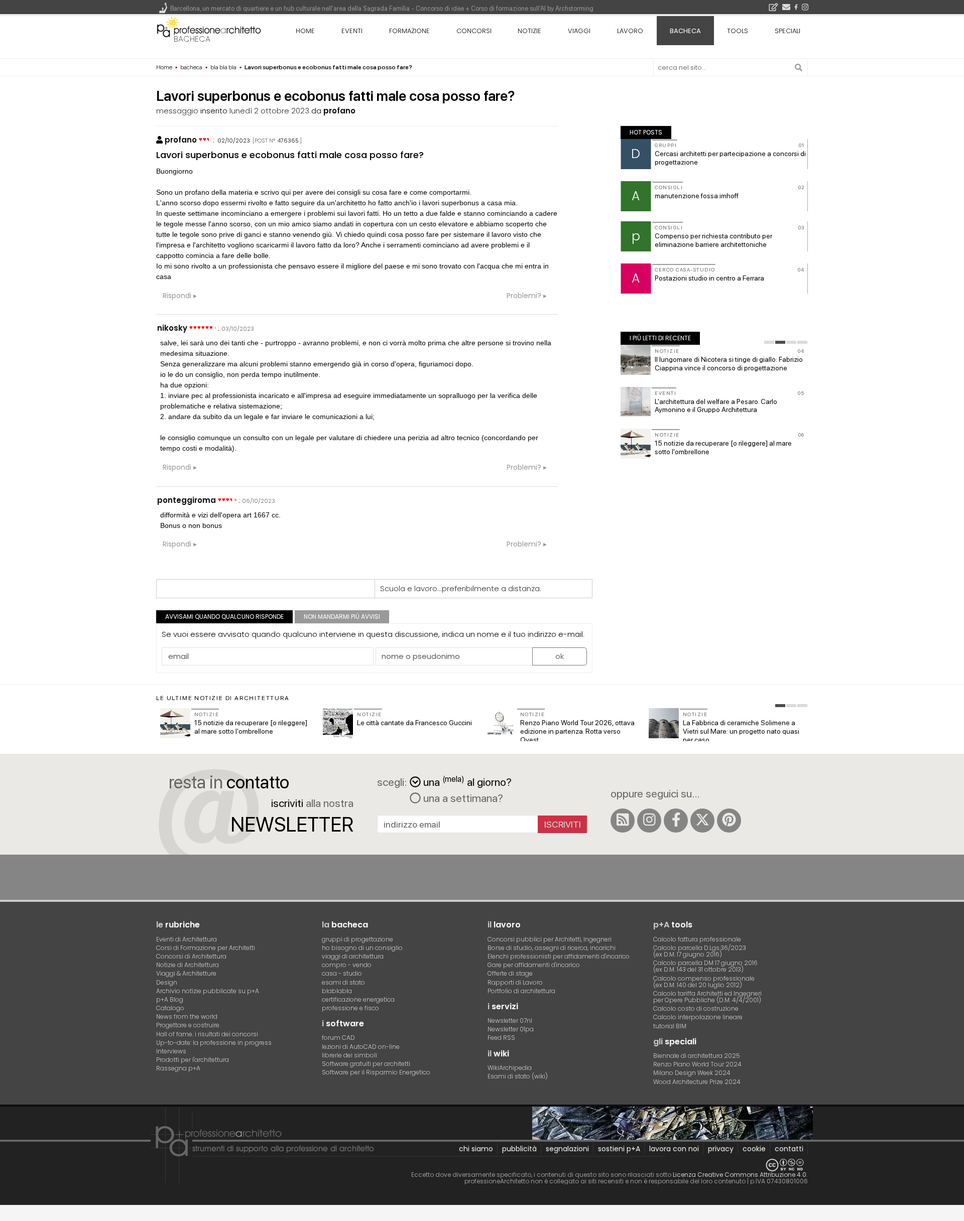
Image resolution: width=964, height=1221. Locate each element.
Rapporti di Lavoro (515, 982)
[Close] (6, 1216)
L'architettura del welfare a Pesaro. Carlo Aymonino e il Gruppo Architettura (716, 405)
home (305, 31)
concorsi (474, 31)
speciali (787, 31)
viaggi (579, 31)
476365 (288, 141)
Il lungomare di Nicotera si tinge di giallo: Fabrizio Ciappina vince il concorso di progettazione (729, 363)
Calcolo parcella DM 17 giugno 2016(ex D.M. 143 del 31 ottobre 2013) (705, 966)
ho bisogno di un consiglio (362, 947)
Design (166, 982)
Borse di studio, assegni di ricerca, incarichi (552, 947)
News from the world (186, 1016)
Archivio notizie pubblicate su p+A (207, 991)
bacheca (192, 39)
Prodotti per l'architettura (192, 1059)
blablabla (337, 991)
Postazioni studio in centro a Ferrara (709, 278)
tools (737, 31)
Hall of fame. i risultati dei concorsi (207, 1034)
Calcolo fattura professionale (697, 939)
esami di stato (343, 982)
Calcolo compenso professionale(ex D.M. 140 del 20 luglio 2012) (704, 981)
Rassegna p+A (178, 1068)
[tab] (769, 342)
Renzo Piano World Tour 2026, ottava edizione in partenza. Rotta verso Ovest (577, 731)
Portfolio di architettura (521, 991)
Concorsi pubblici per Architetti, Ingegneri (550, 939)
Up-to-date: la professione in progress (214, 1042)
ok (559, 656)
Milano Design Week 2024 (692, 1072)
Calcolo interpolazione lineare (698, 1017)
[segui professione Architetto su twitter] (702, 820)
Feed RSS (501, 1037)
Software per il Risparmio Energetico (376, 1072)
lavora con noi (674, 1149)
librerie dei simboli (349, 1055)
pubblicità (519, 1149)
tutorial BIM (669, 1026)
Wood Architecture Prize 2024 (697, 1081)
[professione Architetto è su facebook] (676, 820)
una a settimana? (462, 797)
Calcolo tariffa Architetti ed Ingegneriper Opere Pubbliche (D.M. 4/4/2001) (707, 996)
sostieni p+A (619, 1149)
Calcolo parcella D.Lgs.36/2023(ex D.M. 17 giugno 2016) (699, 951)
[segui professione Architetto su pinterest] (729, 820)
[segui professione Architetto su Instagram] (649, 820)
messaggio (177, 110)
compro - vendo (347, 965)
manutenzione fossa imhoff (697, 196)
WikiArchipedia (510, 1067)
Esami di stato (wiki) (518, 1076)
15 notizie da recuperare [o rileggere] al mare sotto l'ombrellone (250, 727)
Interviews (171, 1051)
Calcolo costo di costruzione (696, 1008)
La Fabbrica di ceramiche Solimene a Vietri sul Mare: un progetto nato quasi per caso (741, 731)
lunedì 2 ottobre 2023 (269, 110)
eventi (352, 31)
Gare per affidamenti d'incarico (534, 965)
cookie (754, 1149)
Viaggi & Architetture (186, 973)
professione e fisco (350, 1008)
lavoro (630, 31)
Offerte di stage (510, 973)
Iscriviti (562, 824)
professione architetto (209, 29)
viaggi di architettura (353, 956)
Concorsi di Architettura (191, 956)
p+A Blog (169, 999)
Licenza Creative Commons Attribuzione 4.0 (739, 1174)
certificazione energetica (358, 999)
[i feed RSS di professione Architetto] (623, 820)
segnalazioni (567, 1149)
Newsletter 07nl (510, 1020)
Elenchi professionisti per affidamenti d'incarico (559, 956)
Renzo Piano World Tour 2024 (697, 1064)
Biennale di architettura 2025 (696, 1055)
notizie (529, 31)
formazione (409, 31)
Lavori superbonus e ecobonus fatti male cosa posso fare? (290, 155)
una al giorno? (467, 781)
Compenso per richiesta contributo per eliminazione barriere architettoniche (713, 240)
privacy (721, 1149)
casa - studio (342, 973)
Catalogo (170, 1008)
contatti (789, 1149)
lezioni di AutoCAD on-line (361, 1046)
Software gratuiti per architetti (366, 1063)
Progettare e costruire (187, 1025)
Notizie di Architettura (187, 965)
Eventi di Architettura (186, 939)
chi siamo (476, 1149)
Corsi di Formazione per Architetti (205, 947)
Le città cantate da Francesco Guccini (414, 723)
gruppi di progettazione (357, 939)
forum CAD (338, 1037)
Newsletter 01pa (511, 1029)
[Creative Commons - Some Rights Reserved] (482, 1165)
